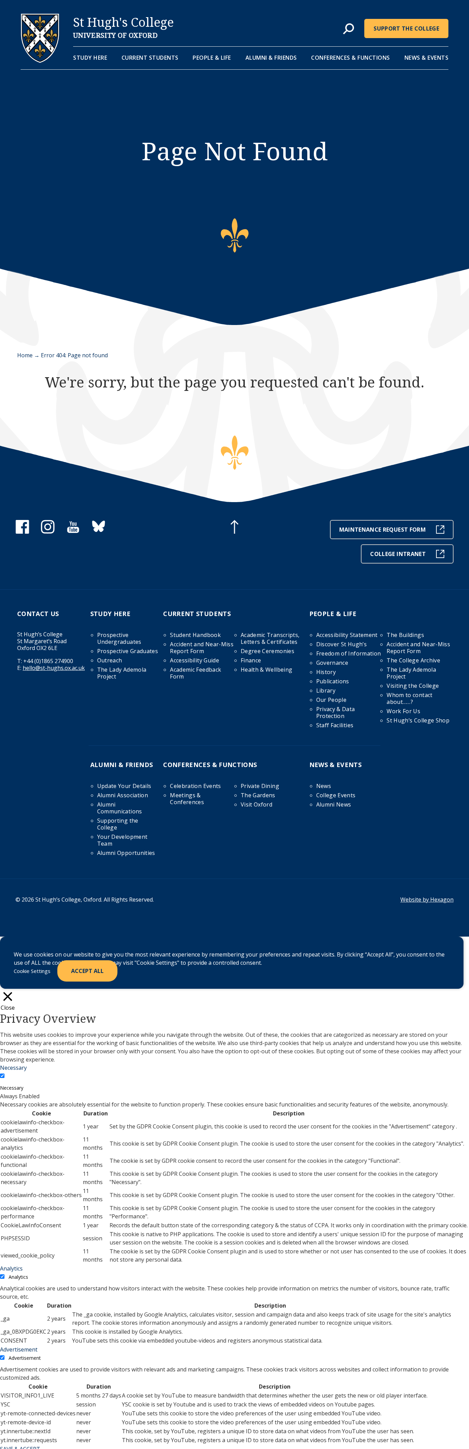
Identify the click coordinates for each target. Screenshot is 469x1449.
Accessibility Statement (347, 634)
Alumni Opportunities (126, 852)
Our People (331, 699)
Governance (332, 662)
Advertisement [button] (18, 1349)
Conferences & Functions (350, 57)
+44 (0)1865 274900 (48, 661)
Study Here (90, 57)
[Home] (40, 61)
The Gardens (258, 795)
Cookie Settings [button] (32, 970)
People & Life (212, 57)
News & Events (426, 57)
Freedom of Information (348, 653)
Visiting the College (413, 685)
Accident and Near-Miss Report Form (201, 647)
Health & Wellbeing (266, 669)
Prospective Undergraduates (119, 638)
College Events (336, 795)
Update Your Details (124, 786)
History (326, 672)
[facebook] (22, 531)
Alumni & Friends (271, 57)
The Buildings (405, 634)
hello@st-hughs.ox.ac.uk (54, 668)
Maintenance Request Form (382, 529)
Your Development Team (122, 840)
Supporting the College (117, 824)
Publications (332, 681)
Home (25, 355)
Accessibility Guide (194, 660)
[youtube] (73, 531)
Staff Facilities (335, 725)
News (323, 786)
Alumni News (333, 804)
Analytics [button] (11, 1268)
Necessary (11, 1088)
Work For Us (403, 711)
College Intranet (398, 554)
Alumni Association (122, 795)
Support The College (406, 28)
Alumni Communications (119, 808)
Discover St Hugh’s (341, 644)
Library (325, 690)
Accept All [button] (87, 971)
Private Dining (260, 786)
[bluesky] (98, 531)
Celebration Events (195, 786)
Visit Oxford (256, 804)
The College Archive (413, 660)
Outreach (109, 660)
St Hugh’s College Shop (418, 720)
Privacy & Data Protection (335, 712)
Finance (251, 660)
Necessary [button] (13, 1067)
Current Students (150, 57)
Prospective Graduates (127, 651)
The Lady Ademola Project (122, 673)
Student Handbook (195, 634)
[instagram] (48, 531)
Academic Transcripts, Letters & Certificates (270, 638)
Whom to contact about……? (409, 698)
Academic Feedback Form (195, 673)
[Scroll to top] (234, 528)
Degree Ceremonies (267, 651)
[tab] (348, 29)
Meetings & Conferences (187, 798)
